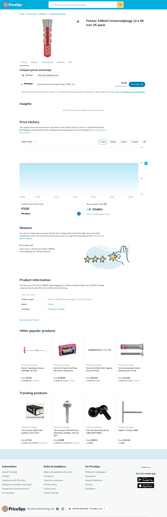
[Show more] (22, 84)
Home (22, 14)
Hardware (43, 14)
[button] (27, 75)
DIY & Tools (31, 14)
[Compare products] (78, 21)
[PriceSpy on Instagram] (62, 508)
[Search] (120, 4)
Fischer (51, 304)
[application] (83, 173)
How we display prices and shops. (130, 92)
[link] (35, 359)
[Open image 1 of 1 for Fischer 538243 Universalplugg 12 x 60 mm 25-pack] (47, 38)
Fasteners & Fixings (58, 14)
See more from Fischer (29, 320)
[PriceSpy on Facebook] (57, 508)
